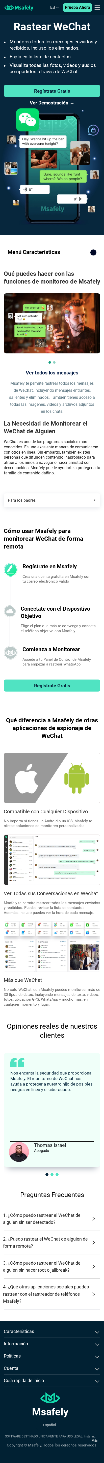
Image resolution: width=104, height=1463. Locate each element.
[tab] (52, 500)
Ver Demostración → (52, 103)
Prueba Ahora (77, 7)
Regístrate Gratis (52, 91)
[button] (49, 362)
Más (94, 1440)
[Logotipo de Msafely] (19, 7)
